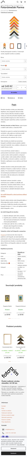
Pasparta (3, 235)
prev (1, 297)
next (26, 297)
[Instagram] (7, 437)
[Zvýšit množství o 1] (25, 87)
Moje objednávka (6, 422)
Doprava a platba (6, 420)
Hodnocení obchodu (6, 413)
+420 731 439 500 (10, 433)
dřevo (19, 259)
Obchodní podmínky (6, 417)
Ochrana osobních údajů (7, 415)
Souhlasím (13, 453)
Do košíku (14, 92)
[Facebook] (3, 437)
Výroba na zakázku (6, 411)
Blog (2, 408)
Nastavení (13, 448)
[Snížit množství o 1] (18, 87)
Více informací (20, 445)
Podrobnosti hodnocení (7, 12)
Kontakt (3, 406)
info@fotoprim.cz (9, 429)
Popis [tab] (14, 104)
